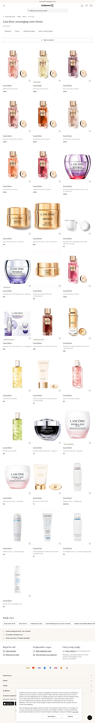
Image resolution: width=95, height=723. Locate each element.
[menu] (4, 5)
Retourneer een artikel (12, 655)
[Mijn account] (82, 5)
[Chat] (89, 717)
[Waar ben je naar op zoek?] (28, 10)
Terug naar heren (10, 16)
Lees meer (75, 712)
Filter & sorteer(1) (49, 40)
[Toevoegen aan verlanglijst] (29, 80)
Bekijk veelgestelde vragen (43, 651)
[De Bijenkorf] (47, 5)
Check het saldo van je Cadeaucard (46, 655)
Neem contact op (71, 651)
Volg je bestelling (11, 651)
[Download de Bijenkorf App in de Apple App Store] (8, 703)
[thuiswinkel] (67, 669)
